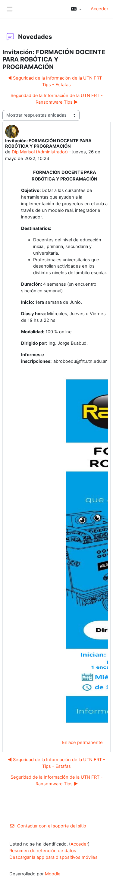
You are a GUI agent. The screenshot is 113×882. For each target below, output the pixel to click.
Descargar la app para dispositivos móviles (53, 857)
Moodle (53, 874)
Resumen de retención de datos (42, 850)
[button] (76, 9)
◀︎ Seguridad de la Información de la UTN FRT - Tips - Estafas (56, 81)
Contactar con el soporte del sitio (51, 826)
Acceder (99, 8)
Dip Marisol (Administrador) (40, 152)
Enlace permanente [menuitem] (82, 742)
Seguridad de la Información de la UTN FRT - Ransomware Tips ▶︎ (57, 99)
